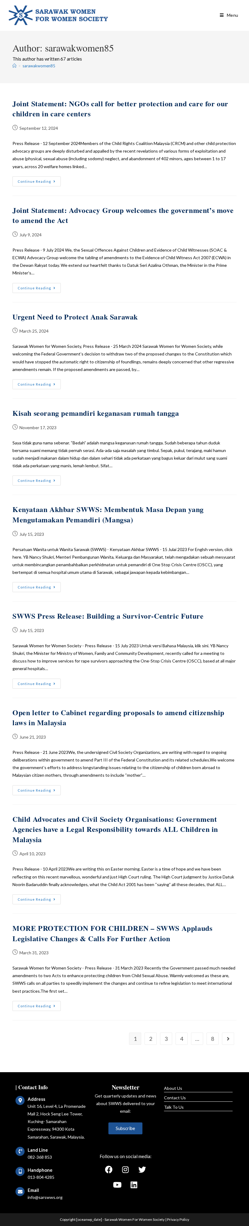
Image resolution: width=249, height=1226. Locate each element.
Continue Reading (39, 179)
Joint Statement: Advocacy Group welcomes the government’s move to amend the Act (123, 215)
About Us (173, 1088)
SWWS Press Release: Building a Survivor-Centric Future (107, 615)
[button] (125, 1128)
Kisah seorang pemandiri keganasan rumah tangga (95, 413)
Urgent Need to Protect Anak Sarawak (75, 316)
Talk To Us (174, 1107)
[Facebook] (108, 1169)
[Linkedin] (134, 1184)
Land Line (38, 1150)
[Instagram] (125, 1169)
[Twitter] (142, 1169)
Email (33, 1190)
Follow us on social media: (126, 1156)
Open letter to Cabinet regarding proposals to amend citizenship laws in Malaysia (118, 717)
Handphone (40, 1170)
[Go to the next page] (228, 1039)
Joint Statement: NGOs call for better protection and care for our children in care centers (120, 108)
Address (36, 1099)
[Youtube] (117, 1184)
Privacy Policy (178, 1219)
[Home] (14, 65)
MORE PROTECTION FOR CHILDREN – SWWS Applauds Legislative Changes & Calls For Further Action (112, 933)
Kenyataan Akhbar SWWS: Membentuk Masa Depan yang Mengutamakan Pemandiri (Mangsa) (108, 514)
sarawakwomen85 (38, 65)
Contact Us (175, 1097)
